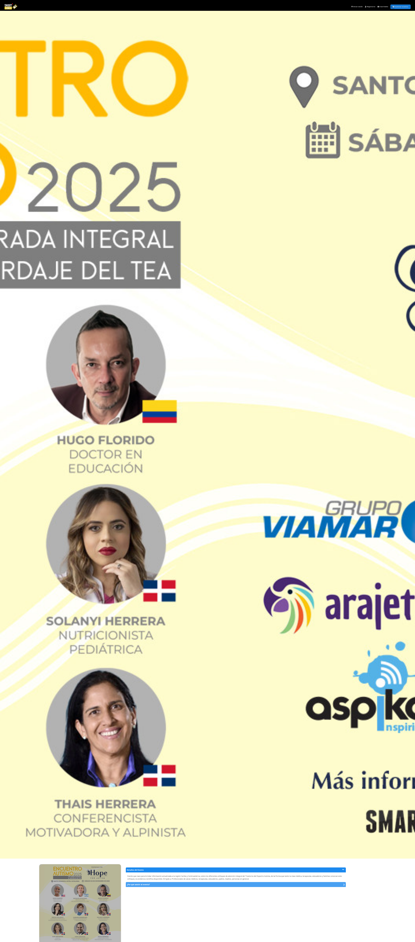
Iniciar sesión (358, 7)
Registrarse (371, 7)
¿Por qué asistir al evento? (138, 884)
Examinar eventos (401, 7)
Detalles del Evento (135, 870)
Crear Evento (383, 7)
